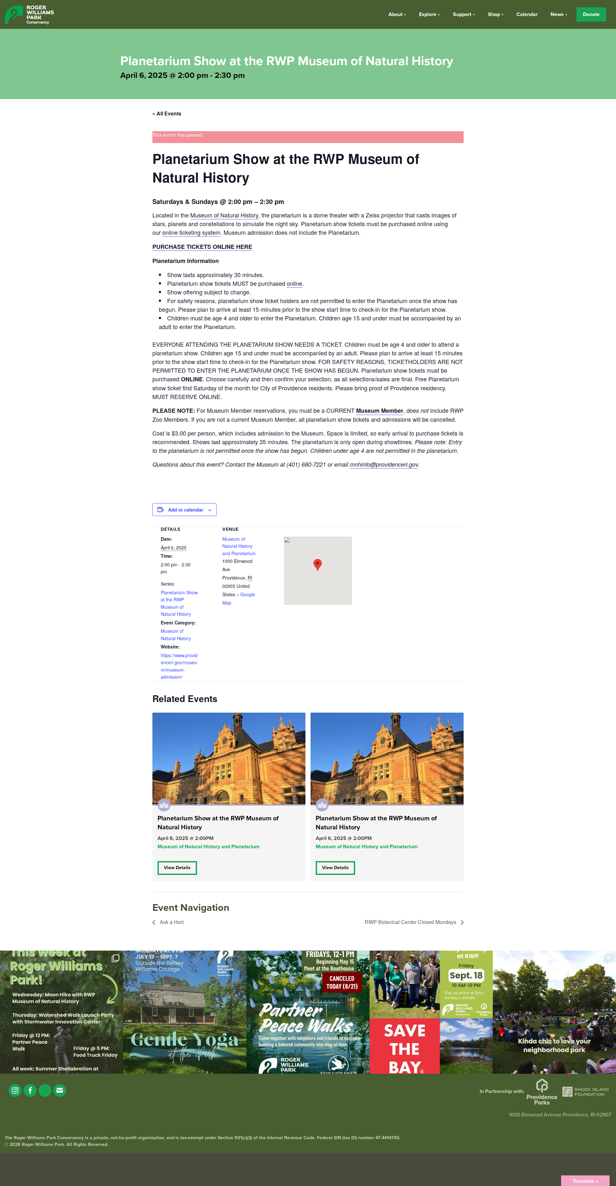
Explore (427, 14)
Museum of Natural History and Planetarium (239, 546)
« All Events (166, 113)
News (557, 14)
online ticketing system (191, 232)
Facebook (30, 1090)
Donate (591, 14)
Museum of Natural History (224, 215)
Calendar (527, 14)
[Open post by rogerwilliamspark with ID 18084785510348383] (61, 1012)
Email (59, 1090)
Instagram (15, 1090)
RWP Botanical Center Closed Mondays (411, 922)
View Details (177, 867)
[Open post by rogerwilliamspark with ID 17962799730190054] (184, 1012)
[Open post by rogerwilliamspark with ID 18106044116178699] (431, 1012)
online (294, 283)
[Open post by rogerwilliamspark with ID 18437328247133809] (554, 1012)
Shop (494, 14)
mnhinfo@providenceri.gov (384, 464)
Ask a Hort (171, 922)
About (395, 14)
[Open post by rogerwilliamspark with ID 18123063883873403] (308, 1012)
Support (462, 14)
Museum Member (379, 410)
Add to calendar (185, 509)
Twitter (44, 1090)
